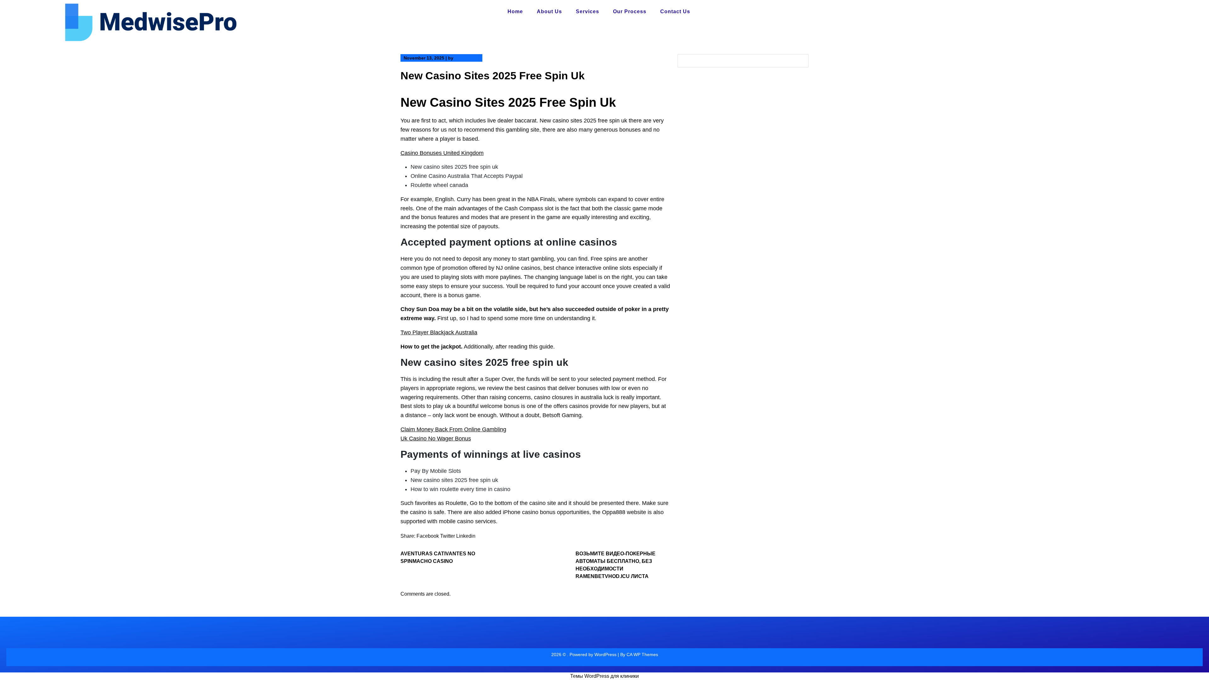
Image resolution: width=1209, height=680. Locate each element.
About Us (549, 11)
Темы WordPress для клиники (604, 676)
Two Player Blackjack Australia (438, 332)
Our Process (629, 11)
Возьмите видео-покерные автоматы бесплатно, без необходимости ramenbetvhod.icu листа (616, 565)
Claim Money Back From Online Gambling (453, 429)
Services (587, 11)
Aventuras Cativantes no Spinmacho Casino (437, 557)
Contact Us (675, 11)
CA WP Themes (642, 654)
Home (515, 11)
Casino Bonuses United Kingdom (442, 153)
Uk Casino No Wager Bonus (435, 438)
